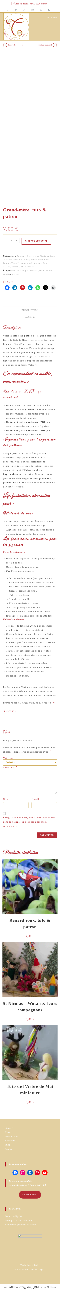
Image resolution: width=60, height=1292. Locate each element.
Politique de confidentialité (18, 1220)
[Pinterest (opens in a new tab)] (16, 9)
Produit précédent (16, 45)
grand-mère (31, 270)
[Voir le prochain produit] (55, 45)
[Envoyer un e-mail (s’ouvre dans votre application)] (49, 9)
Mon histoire (11, 1136)
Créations (10, 1140)
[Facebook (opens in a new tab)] (9, 9)
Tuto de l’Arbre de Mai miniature (30, 1089)
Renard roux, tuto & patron (30, 923)
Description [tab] (30, 310)
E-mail (37, 798)
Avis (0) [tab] (30, 317)
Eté (21, 259)
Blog (7, 1144)
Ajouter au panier (36, 241)
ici (53, 703)
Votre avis (10, 767)
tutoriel (15, 274)
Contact (9, 1149)
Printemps (36, 263)
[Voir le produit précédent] (5, 45)
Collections (33, 256)
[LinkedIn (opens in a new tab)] (32, 9)
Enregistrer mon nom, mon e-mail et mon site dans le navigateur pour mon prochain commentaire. (29, 821)
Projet (8, 1132)
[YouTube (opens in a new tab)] (41, 9)
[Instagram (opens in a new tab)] (24, 9)
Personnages (24, 263)
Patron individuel (40, 259)
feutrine (20, 270)
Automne (21, 256)
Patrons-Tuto (9, 263)
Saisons (16, 267)
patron (41, 270)
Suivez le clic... (30, 1194)
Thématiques (27, 267)
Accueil (9, 1128)
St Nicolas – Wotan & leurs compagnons (30, 1006)
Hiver (27, 259)
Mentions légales (13, 1216)
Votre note (10, 758)
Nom (7, 798)
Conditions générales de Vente (20, 1224)
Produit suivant (45, 45)
